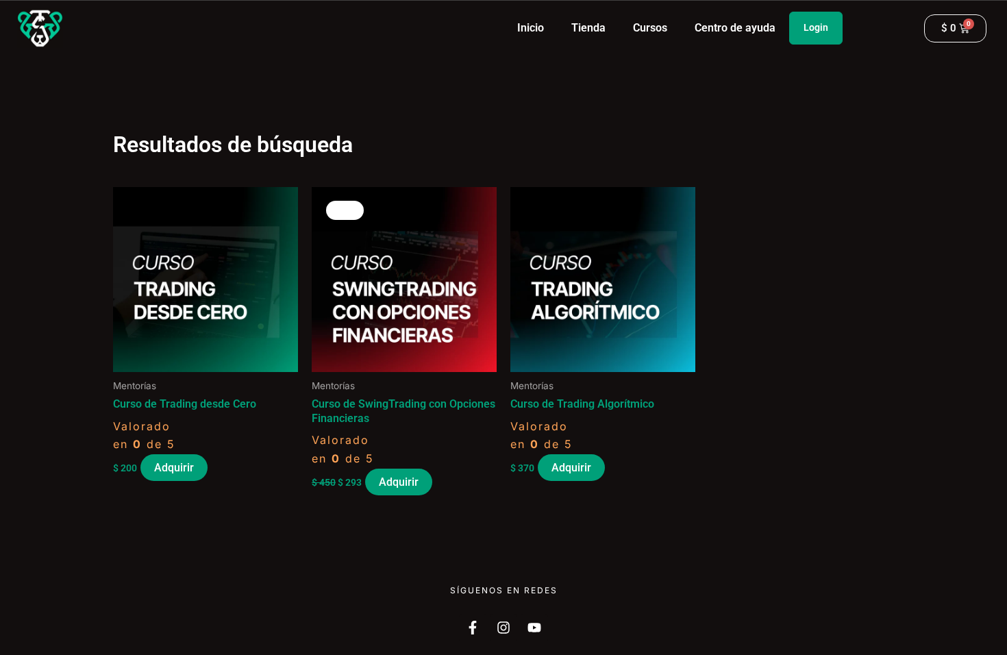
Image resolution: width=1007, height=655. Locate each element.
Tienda (588, 27)
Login (816, 27)
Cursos (650, 27)
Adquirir (174, 467)
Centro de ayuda (735, 27)
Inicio (530, 27)
